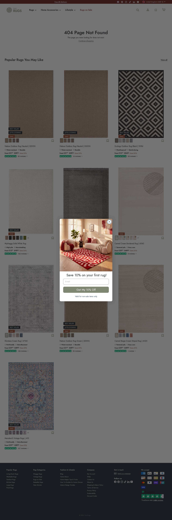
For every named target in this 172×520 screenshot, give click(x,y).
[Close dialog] (109, 222)
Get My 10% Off (86, 290)
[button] (86, 245)
